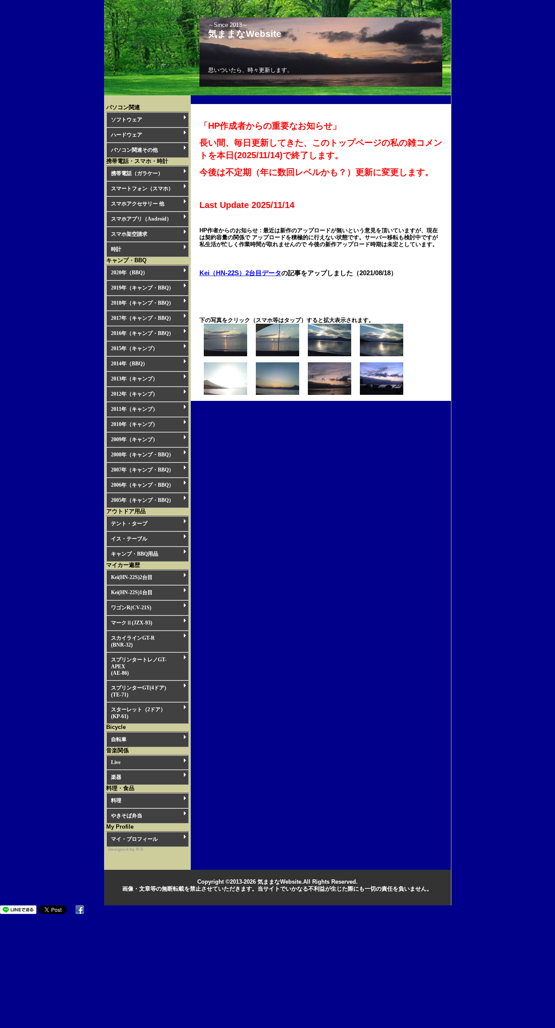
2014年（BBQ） (129, 364)
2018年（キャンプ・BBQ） (142, 303)
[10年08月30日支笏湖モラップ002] (277, 354)
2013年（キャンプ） (134, 379)
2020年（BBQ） (129, 273)
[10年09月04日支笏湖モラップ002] (329, 354)
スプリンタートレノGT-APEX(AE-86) (138, 666)
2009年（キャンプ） (134, 439)
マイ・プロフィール (134, 839)
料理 (116, 800)
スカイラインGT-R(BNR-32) (133, 641)
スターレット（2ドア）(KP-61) (138, 712)
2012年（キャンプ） (134, 394)
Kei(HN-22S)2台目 (132, 577)
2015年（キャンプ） (134, 348)
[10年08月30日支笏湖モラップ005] (225, 354)
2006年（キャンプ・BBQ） (142, 485)
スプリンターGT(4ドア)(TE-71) (138, 691)
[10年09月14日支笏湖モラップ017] (277, 393)
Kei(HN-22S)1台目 (132, 592)
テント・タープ (129, 524)
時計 (116, 249)
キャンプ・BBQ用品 (134, 554)
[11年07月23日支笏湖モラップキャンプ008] (329, 393)
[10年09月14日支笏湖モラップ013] (225, 393)
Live (116, 762)
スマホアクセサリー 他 (137, 204)
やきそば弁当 (126, 816)
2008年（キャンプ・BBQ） (142, 455)
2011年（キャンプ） (134, 409)
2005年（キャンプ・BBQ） (142, 500)
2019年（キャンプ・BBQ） (142, 288)
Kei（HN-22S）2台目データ (240, 273)
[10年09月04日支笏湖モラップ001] (381, 354)
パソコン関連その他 (134, 150)
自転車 (119, 739)
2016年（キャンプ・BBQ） (142, 333)
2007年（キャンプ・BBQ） (142, 470)
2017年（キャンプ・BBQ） (142, 318)
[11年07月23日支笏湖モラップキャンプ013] (381, 393)
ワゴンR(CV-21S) (131, 608)
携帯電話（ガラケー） (137, 173)
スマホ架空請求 (129, 234)
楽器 (116, 777)
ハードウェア (126, 135)
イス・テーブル (129, 539)
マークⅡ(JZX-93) (131, 623)
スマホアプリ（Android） (141, 219)
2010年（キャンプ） (134, 424)
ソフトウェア (126, 120)
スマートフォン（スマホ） (142, 188)
